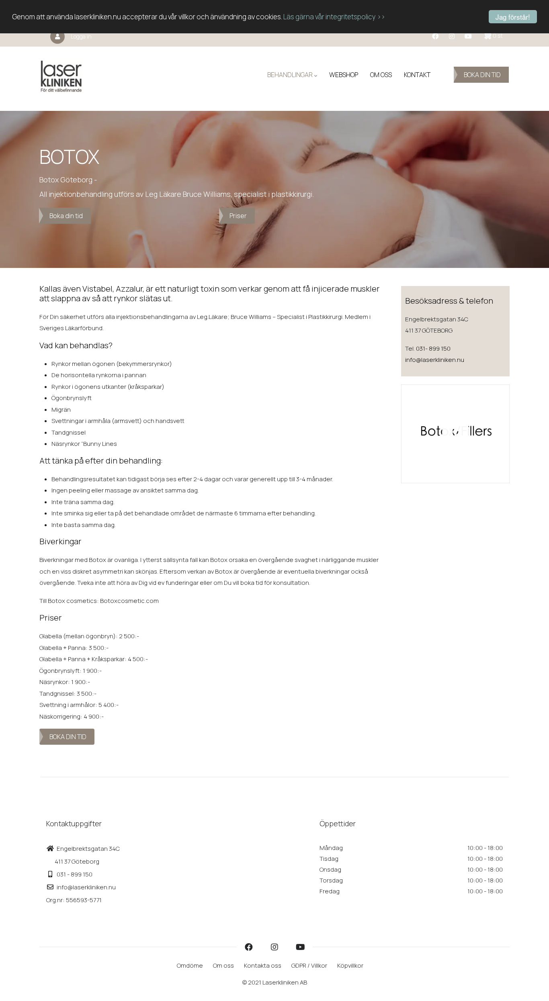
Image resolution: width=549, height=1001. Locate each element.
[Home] (61, 74)
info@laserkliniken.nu (434, 359)
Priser (238, 215)
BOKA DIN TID (482, 74)
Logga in (81, 36)
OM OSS (381, 74)
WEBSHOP (343, 74)
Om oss (223, 965)
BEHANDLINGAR (290, 74)
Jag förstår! (513, 17)
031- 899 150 (433, 348)
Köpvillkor (350, 965)
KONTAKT (417, 74)
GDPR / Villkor (309, 965)
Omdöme (190, 965)
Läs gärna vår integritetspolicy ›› (334, 17)
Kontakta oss (262, 965)
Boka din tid (66, 215)
